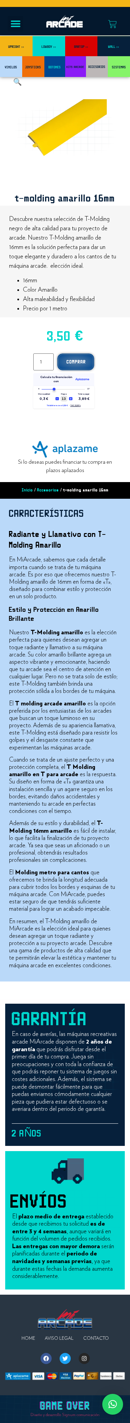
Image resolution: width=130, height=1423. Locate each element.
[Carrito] (112, 24)
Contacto (96, 1338)
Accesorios (48, 490)
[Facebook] (46, 1358)
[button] (15, 24)
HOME (28, 1338)
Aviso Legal (59, 1338)
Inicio (27, 490)
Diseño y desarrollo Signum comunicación (65, 1415)
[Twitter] (65, 1358)
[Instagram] (84, 1358)
